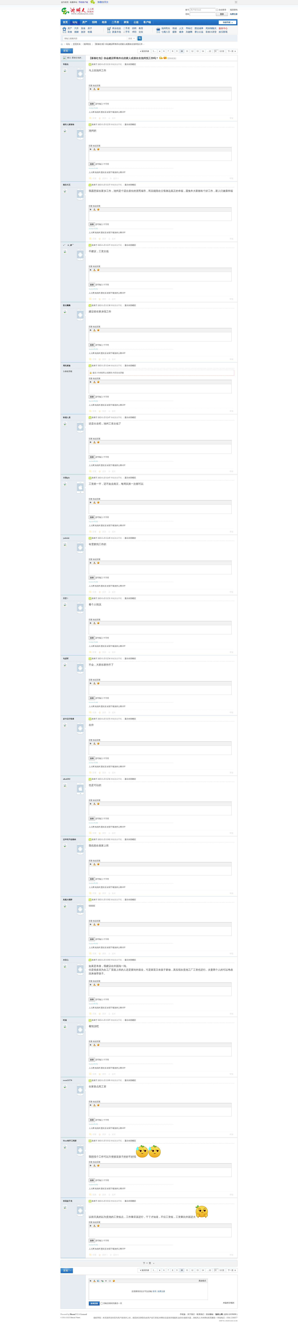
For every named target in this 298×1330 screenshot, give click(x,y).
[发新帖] (67, 50)
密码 (187, 14)
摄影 (174, 32)
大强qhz (66, 478)
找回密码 (233, 10)
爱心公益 (199, 32)
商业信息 (116, 28)
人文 (181, 28)
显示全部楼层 (130, 64)
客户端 (147, 22)
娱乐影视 (223, 32)
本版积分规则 (228, 1303)
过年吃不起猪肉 (69, 839)
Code (109, 1280)
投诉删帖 (209, 1314)
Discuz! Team (75, 1317)
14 (203, 51)
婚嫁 (76, 32)
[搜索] (139, 38)
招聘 (94, 22)
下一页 (230, 51)
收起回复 (96, 85)
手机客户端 (83, 2)
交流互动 (76, 44)
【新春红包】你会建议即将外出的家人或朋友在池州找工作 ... (119, 44)
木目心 (66, 960)
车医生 (66, 64)
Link (102, 1280)
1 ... (154, 51)
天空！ (66, 598)
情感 (174, 28)
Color (94, 89)
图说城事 (199, 28)
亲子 (90, 28)
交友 (141, 32)
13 (198, 51)
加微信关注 (102, 2)
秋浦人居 (66, 417)
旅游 (83, 32)
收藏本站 (73, 2)
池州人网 (219, 1314)
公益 (136, 22)
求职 (134, 32)
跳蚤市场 (116, 32)
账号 (187, 10)
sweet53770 (67, 1080)
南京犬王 (66, 185)
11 (187, 51)
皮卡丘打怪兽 (68, 719)
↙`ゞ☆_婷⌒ (68, 245)
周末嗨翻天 (211, 28)
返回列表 (145, 51)
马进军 (66, 658)
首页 (65, 22)
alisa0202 (66, 779)
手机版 (182, 1314)
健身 (181, 32)
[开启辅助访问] (233, 2)
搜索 (130, 38)
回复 (91, 85)
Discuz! (73, 1314)
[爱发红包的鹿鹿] (65, 58)
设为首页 (65, 2)
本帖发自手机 (116, 64)
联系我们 (200, 1314)
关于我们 (191, 1314)
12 (192, 51)
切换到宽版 (235, 2)
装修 (70, 32)
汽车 (76, 28)
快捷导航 (226, 22)
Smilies (98, 89)
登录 (154, 1291)
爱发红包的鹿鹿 (78, 58)
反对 (114, 118)
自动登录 (222, 10)
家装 (126, 22)
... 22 (209, 51)
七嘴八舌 (165, 32)
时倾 (65, 1020)
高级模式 (202, 1281)
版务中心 (223, 28)
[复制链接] (171, 58)
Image (98, 1280)
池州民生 (165, 28)
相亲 (104, 22)
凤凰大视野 (67, 900)
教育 (141, 28)
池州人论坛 (62, 44)
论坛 (74, 22)
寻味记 (189, 28)
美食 (83, 28)
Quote (106, 1280)
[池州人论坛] (78, 15)
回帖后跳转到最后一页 (112, 1303)
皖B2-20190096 (230, 1314)
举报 (231, 118)
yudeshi (66, 538)
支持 (104, 118)
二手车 (126, 32)
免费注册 (233, 14)
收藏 (90, 32)
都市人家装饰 (68, 124)
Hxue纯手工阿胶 (70, 1141)
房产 (84, 22)
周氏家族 (66, 366)
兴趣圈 (189, 32)
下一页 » (149, 1263)
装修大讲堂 (211, 32)
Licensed (83, 1314)
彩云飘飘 (66, 305)
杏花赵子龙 (67, 1201)
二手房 (115, 22)
